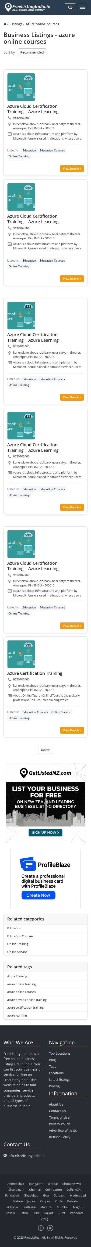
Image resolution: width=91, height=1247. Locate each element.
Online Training (19, 156)
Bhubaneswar (71, 1184)
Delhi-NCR (73, 1189)
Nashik (10, 1213)
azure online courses (21, 992)
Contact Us (57, 1111)
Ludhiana (29, 1207)
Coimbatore (53, 1189)
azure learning (17, 1015)
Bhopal (53, 1184)
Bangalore (36, 1184)
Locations (56, 1073)
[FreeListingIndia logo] (28, 7)
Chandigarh (16, 1189)
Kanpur (45, 1201)
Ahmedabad (15, 1184)
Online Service (60, 712)
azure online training (21, 984)
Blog (52, 1060)
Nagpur (78, 1207)
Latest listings (59, 1079)
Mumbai (62, 1207)
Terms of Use (59, 1117)
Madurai (46, 1207)
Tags (52, 1066)
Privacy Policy (59, 1124)
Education (29, 150)
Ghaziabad (31, 1195)
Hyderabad (78, 1195)
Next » (45, 750)
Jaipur (31, 1201)
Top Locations (59, 1053)
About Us (56, 1104)
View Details (71, 169)
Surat (61, 1213)
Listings (16, 24)
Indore (18, 1201)
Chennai (35, 1189)
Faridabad (12, 1195)
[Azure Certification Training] (21, 654)
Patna (24, 1213)
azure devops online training (27, 1000)
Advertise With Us (63, 1130)
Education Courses (52, 150)
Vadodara (77, 1213)
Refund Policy (59, 1137)
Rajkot (48, 1213)
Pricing (54, 1086)
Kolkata (72, 1201)
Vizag (44, 1219)
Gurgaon (59, 1195)
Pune (36, 1213)
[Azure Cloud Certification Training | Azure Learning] (21, 87)
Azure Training (17, 976)
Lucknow (11, 1207)
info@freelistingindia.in (26, 1156)
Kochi (59, 1201)
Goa (46, 1195)
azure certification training (25, 1007)
